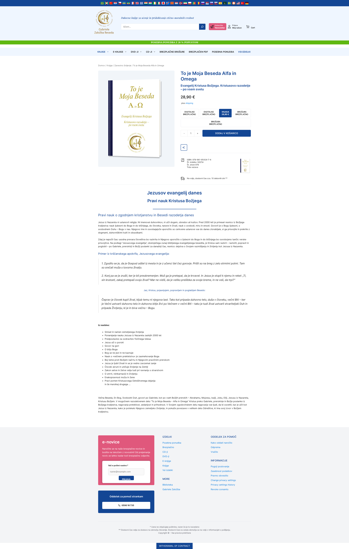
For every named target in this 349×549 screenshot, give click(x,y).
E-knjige (118, 51)
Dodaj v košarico (226, 133)
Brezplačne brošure (172, 51)
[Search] (202, 27)
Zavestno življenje (122, 65)
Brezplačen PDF (198, 51)
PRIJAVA (126, 479)
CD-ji (149, 51)
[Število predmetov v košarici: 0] (247, 26)
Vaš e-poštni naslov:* (118, 465)
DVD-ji (134, 51)
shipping (189, 103)
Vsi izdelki (244, 51)
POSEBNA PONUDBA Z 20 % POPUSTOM (174, 42)
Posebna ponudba (223, 51)
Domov (101, 65)
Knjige (101, 51)
